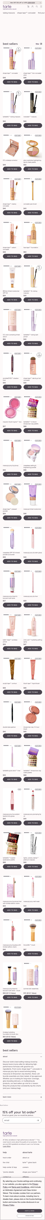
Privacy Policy (8, 1205)
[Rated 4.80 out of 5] (6, 48)
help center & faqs (10, 1167)
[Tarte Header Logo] (10, 7)
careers (25, 1167)
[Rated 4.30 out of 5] (6, 746)
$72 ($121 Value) (30, 993)
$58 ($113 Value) (9, 993)
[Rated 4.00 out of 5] (27, 963)
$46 (4, 78)
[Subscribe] (38, 1120)
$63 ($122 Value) (9, 1037)
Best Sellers (4, 1105)
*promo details (8, 1172)
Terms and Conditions (20, 1187)
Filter (37, 44)
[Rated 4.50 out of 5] (27, 48)
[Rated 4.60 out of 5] (6, 92)
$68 (25, 426)
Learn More (7, 1146)
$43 (25, 208)
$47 (25, 644)
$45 (25, 732)
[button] (28, 7)
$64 (25, 252)
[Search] (37, 7)
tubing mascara (9, 13)
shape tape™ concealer (26, 13)
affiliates (26, 1177)
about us (26, 1158)
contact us (7, 1177)
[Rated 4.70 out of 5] (27, 92)
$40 (4, 121)
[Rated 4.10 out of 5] (27, 833)
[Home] (10, 1134)
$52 (25, 165)
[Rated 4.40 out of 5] (6, 135)
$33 (25, 601)
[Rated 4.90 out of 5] (6, 571)
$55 (4, 644)
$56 (25, 470)
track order (7, 1158)
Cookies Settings (29, 1215)
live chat (6, 1162)
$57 (4, 426)
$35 (25, 383)
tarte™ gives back (29, 1162)
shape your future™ (30, 1172)
